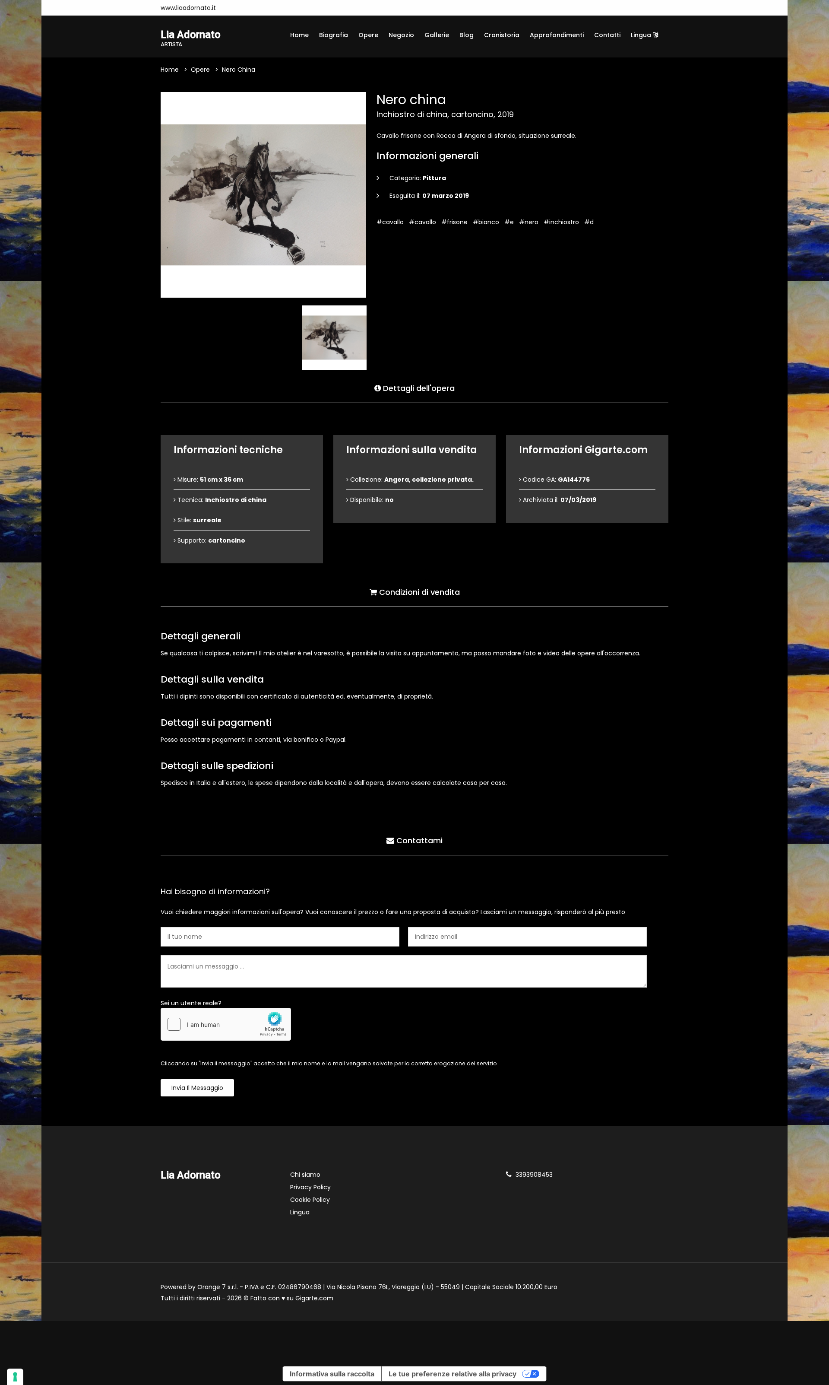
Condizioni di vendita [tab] (418, 592)
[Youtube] (246, 7)
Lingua (642, 35)
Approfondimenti (557, 35)
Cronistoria (501, 35)
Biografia (333, 35)
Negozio (401, 35)
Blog (466, 35)
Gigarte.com (314, 1298)
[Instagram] (233, 7)
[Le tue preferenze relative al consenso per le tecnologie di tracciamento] (15, 1377)
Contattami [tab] (418, 840)
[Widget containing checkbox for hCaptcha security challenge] (226, 1024)
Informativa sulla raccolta (332, 1373)
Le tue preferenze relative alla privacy (452, 1373)
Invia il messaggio (197, 1087)
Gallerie (436, 35)
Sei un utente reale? (191, 1003)
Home (299, 35)
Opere (368, 35)
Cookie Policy (310, 1199)
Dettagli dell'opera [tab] (418, 388)
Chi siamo (305, 1174)
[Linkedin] (259, 7)
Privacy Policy (310, 1187)
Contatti (607, 35)
